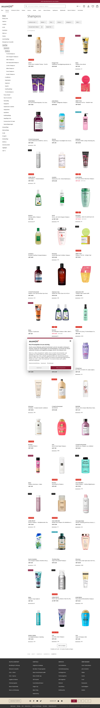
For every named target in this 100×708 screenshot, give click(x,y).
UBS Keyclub (36, 679)
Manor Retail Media (13, 686)
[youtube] (37, 700)
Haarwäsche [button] (47, 654)
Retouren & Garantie (14, 669)
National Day (36, 693)
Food (83, 679)
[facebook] (33, 700)
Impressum (13, 706)
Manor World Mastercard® (39, 672)
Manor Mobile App (37, 676)
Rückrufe (61, 683)
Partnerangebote (62, 676)
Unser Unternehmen (86, 665)
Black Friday (35, 690)
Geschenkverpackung (63, 669)
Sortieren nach (32, 22)
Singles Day (35, 686)
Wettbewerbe (62, 690)
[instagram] (30, 700)
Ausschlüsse (61, 686)
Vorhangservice (62, 672)
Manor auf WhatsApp (14, 690)
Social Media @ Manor (38, 683)
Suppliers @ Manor (13, 679)
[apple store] (58, 700)
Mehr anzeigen (61, 645)
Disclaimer (45, 706)
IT (88, 701)
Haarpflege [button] (39, 654)
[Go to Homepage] (7, 6)
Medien (83, 690)
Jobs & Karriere (85, 669)
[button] (2, 10)
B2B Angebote (62, 679)
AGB (22, 706)
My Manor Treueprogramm (39, 669)
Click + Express (12, 676)
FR (81, 701)
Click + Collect (12, 672)
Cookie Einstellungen (37, 706)
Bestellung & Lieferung (14, 665)
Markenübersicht (52, 706)
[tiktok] (40, 700)
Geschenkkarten (62, 665)
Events (83, 676)
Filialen (83, 672)
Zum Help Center (15, 701)
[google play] (61, 700)
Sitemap (18, 706)
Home (28, 654)
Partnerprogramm (13, 683)
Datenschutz (28, 706)
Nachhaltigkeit (85, 686)
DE (77, 6)
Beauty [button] (33, 654)
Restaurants (84, 683)
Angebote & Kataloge (38, 665)
